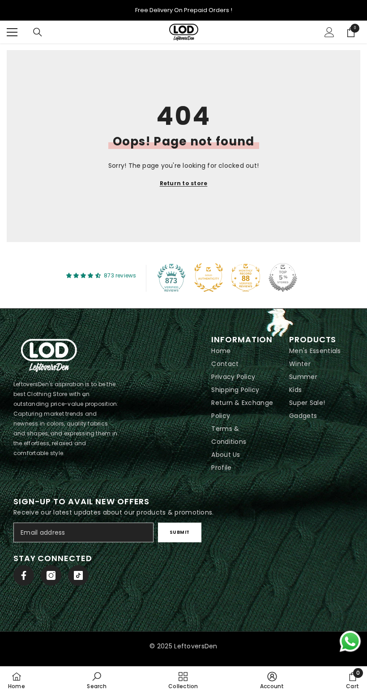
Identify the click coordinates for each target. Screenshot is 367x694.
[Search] (37, 32)
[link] (96, 680)
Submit (180, 532)
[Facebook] (23, 575)
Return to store (184, 183)
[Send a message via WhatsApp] (350, 641)
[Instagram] (51, 575)
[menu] (12, 32)
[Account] (329, 32)
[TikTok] (78, 575)
